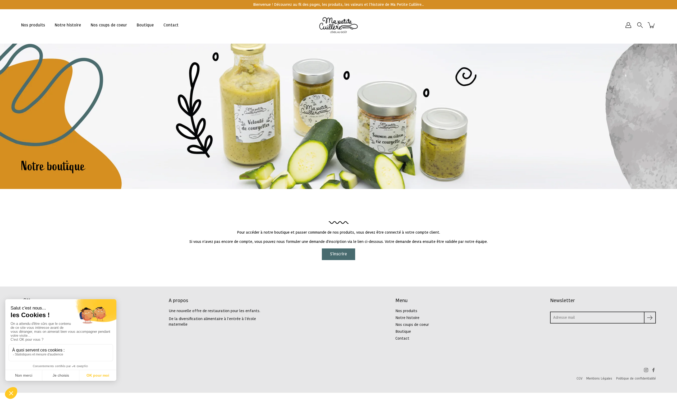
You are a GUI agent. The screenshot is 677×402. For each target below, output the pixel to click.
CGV (579, 378)
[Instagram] (646, 370)
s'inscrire (338, 254)
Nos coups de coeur (109, 25)
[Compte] (628, 25)
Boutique (145, 25)
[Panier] (651, 25)
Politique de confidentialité (636, 378)
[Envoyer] (650, 318)
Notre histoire (68, 25)
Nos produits (33, 25)
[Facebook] (653, 370)
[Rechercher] (640, 25)
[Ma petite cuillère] (338, 25)
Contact (171, 25)
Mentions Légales (599, 378)
